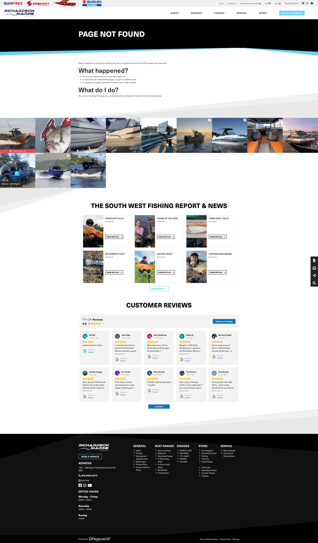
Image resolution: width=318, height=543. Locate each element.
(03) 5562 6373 (89, 475)
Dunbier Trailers (208, 473)
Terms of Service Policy (209, 539)
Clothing (205, 458)
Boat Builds (162, 470)
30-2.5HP (183, 461)
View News (157, 288)
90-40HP (183, 458)
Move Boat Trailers (209, 470)
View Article (113, 237)
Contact (139, 453)
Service (226, 446)
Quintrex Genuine (209, 453)
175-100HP (184, 456)
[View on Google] (85, 336)
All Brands (206, 467)
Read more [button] (120, 353)
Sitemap (236, 539)
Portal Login (141, 461)
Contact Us (232, 3)
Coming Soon (163, 472)
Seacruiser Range (165, 456)
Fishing (219, 13)
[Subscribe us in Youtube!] (90, 486)
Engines (183, 446)
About (221, 3)
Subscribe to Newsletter (249, 3)
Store (263, 13)
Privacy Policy (141, 464)
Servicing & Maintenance (229, 454)
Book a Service (90, 456)
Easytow (205, 475)
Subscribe (85, 480)
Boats (174, 13)
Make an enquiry (292, 13)
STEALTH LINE (186, 450)
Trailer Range (207, 461)
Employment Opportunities (142, 457)
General (139, 446)
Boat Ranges (164, 446)
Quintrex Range (164, 450)
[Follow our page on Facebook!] (303, 3)
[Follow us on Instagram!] (85, 486)
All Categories (207, 450)
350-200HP (184, 453)
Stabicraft (162, 453)
